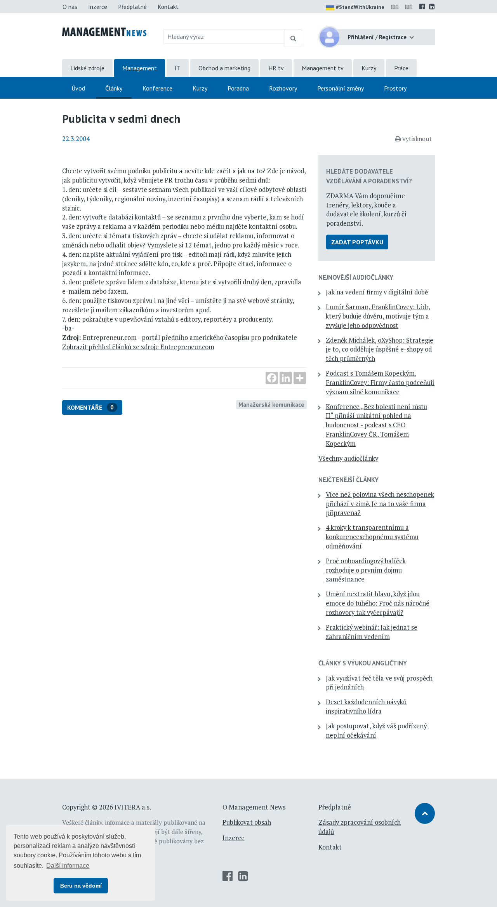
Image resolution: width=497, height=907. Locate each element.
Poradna (238, 88)
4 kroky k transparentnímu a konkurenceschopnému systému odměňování (372, 536)
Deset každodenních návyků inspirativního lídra (366, 707)
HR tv (276, 68)
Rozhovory (283, 88)
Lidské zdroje (87, 68)
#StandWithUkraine (360, 6)
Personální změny (340, 88)
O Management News (253, 807)
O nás (70, 6)
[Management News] (104, 31)
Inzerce (97, 6)
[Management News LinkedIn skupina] (432, 6)
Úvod (78, 88)
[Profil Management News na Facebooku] (422, 6)
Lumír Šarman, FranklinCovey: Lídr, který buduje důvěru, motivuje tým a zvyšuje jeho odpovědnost (378, 316)
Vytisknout (417, 139)
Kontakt (168, 6)
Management (139, 68)
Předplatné (132, 6)
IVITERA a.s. (133, 807)
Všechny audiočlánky (348, 458)
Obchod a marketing (224, 68)
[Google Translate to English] (410, 6)
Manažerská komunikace (271, 404)
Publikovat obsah (246, 822)
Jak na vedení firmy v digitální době (377, 292)
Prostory (395, 88)
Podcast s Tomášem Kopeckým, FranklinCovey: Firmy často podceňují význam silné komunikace (380, 382)
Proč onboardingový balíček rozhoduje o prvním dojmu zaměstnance (366, 570)
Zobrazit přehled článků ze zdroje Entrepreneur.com (138, 347)
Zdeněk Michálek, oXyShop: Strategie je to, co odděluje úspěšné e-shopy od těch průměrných (379, 349)
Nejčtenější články (348, 479)
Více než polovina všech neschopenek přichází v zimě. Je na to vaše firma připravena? (380, 503)
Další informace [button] (67, 865)
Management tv (323, 68)
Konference (157, 88)
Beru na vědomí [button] (81, 886)
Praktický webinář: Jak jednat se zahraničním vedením (371, 632)
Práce (401, 68)
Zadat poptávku (357, 242)
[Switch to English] (396, 6)
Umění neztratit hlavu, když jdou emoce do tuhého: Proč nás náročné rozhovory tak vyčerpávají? (377, 603)
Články (113, 88)
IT (178, 68)
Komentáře (90, 407)
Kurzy (368, 68)
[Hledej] (293, 38)
